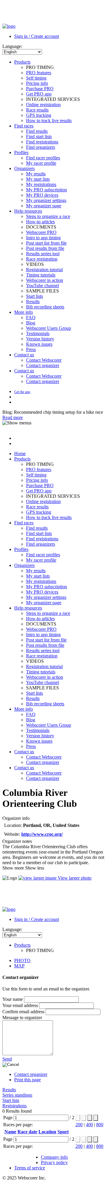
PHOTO (22, 960)
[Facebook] (15, 396)
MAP (19, 965)
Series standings (17, 1095)
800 (99, 1124)
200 (79, 1124)
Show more (13, 867)
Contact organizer (30, 1074)
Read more (12, 417)
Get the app (22, 392)
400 (89, 1124)
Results (9, 1089)
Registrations (14, 1105)
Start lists (10, 1100)
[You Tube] (16, 402)
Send (7, 1058)
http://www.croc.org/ (42, 834)
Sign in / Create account (36, 36)
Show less (34, 867)
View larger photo (74, 877)
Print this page (27, 1079)
